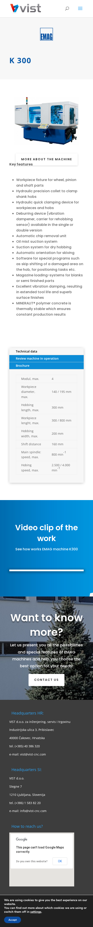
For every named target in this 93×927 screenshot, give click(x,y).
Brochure (22, 366)
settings (35, 912)
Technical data (26, 351)
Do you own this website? (32, 861)
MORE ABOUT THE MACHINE (46, 159)
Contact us (46, 680)
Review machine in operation (37, 358)
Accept (12, 920)
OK (60, 861)
